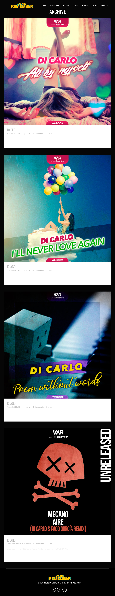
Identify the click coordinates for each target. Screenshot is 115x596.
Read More (12, 142)
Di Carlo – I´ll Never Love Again (38, 266)
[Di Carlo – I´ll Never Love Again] (57, 208)
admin (28, 133)
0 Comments (38, 133)
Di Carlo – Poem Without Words (38, 403)
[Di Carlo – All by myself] (57, 71)
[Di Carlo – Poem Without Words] (57, 345)
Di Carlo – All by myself (33, 129)
